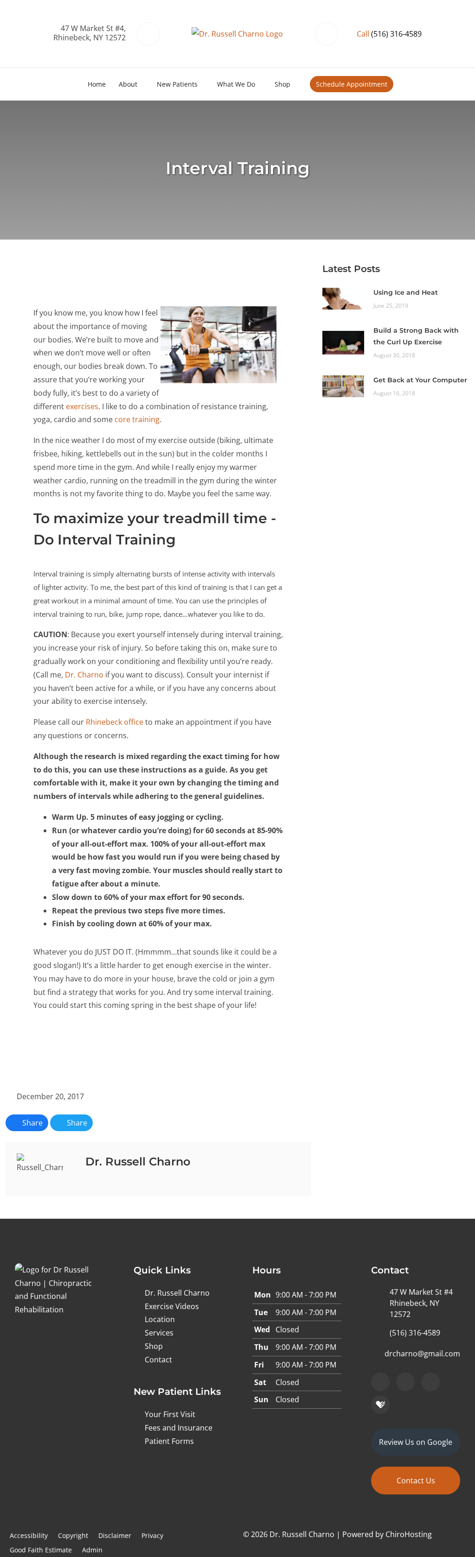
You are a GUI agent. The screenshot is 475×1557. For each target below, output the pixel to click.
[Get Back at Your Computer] (343, 385)
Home (97, 84)
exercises (82, 406)
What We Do (236, 84)
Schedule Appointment (351, 84)
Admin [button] (92, 1549)
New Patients (177, 84)
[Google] (380, 1382)
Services (159, 1333)
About (128, 84)
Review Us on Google (415, 1442)
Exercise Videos (172, 1306)
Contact (158, 1359)
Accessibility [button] (29, 1535)
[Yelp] (430, 1382)
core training (137, 419)
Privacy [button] (152, 1535)
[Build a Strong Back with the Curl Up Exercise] (343, 342)
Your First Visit (170, 1414)
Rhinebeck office (114, 722)
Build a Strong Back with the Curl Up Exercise (416, 336)
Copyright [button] (73, 1535)
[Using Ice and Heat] (343, 298)
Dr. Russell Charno (177, 1293)
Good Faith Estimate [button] (41, 1549)
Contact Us (416, 1480)
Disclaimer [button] (114, 1535)
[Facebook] (405, 1382)
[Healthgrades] (380, 1404)
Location (160, 1319)
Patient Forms (169, 1441)
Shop (282, 84)
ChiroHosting (408, 1534)
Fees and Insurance (178, 1428)
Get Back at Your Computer (420, 380)
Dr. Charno (84, 675)
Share (31, 1123)
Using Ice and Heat (405, 292)
